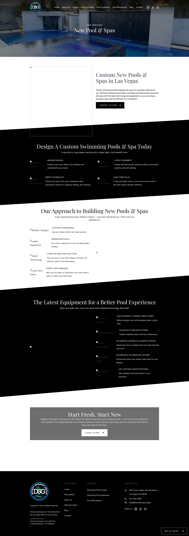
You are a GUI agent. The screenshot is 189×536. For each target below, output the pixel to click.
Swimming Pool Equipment (98, 495)
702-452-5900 (135, 499)
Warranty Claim (70, 505)
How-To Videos (87, 7)
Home (56, 7)
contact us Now (92, 433)
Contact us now (108, 105)
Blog (131, 7)
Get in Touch (172, 531)
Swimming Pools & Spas (97, 490)
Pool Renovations (119, 7)
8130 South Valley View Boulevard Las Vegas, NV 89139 (143, 492)
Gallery (75, 7)
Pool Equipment (103, 7)
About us (66, 7)
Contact (139, 7)
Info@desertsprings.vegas (140, 502)
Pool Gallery (69, 494)
